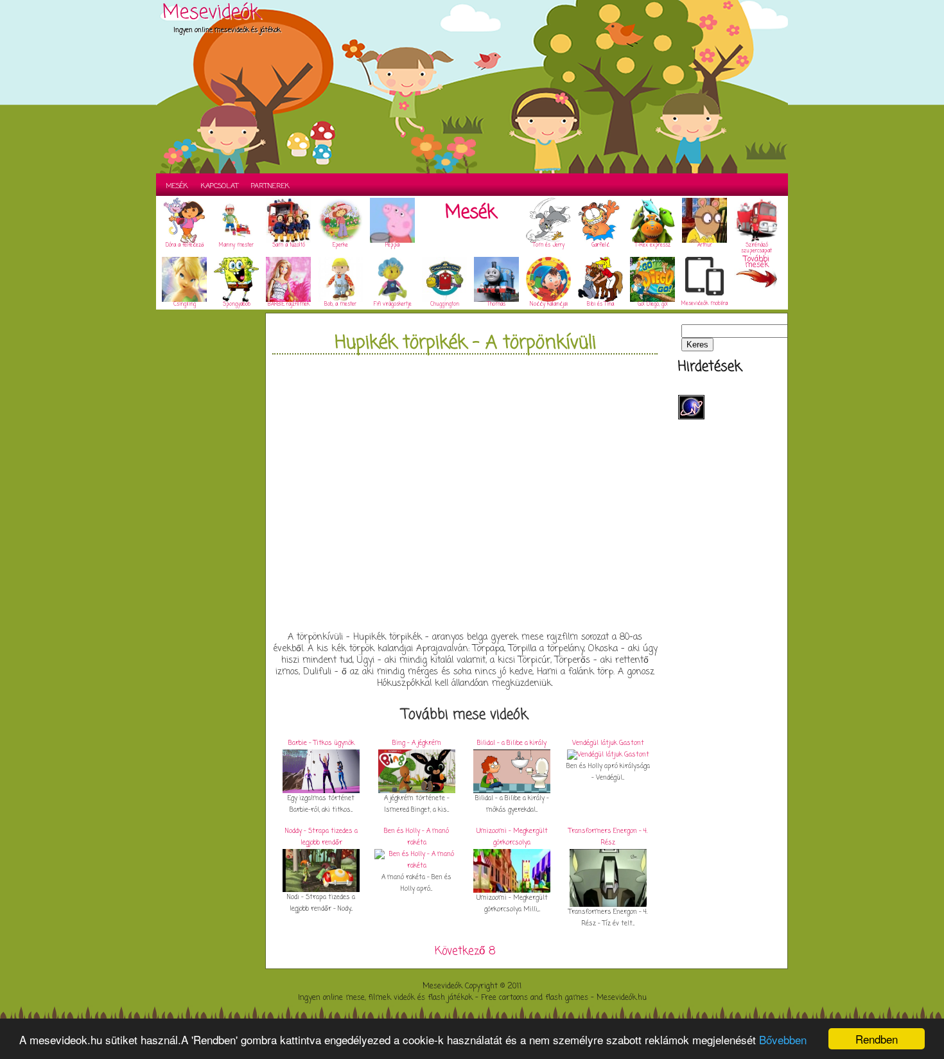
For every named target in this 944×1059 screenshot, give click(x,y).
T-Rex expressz (652, 245)
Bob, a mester (340, 304)
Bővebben (783, 1039)
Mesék (177, 186)
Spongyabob (236, 304)
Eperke (340, 245)
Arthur (704, 245)
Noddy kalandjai (549, 304)
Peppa (392, 245)
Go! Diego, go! (653, 304)
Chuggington (444, 304)
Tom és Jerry (548, 245)
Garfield (600, 245)
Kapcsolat (219, 186)
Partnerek (270, 186)
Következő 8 (465, 951)
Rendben (876, 1039)
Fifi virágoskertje (393, 304)
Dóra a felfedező (185, 245)
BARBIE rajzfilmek (289, 304)
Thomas (496, 304)
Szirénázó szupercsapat (756, 248)
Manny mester (236, 245)
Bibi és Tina (600, 304)
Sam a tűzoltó (288, 245)
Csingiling (184, 304)
